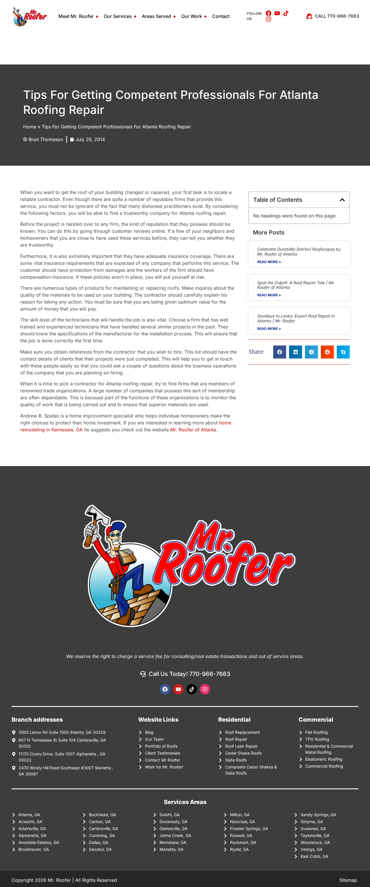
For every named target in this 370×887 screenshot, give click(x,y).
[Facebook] (165, 689)
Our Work (191, 16)
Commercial (316, 719)
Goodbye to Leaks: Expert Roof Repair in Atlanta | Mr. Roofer (296, 318)
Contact (221, 16)
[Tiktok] (191, 689)
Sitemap (348, 880)
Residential (234, 719)
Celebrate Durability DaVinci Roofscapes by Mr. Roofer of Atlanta (299, 251)
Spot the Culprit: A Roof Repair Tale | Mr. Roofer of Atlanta (296, 285)
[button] (342, 200)
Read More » (269, 262)
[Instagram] (205, 689)
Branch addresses (37, 719)
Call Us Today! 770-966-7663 (189, 673)
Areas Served (156, 16)
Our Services (118, 16)
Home (29, 127)
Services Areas (185, 802)
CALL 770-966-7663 (337, 16)
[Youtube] (178, 689)
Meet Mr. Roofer (76, 16)
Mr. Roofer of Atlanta (193, 430)
